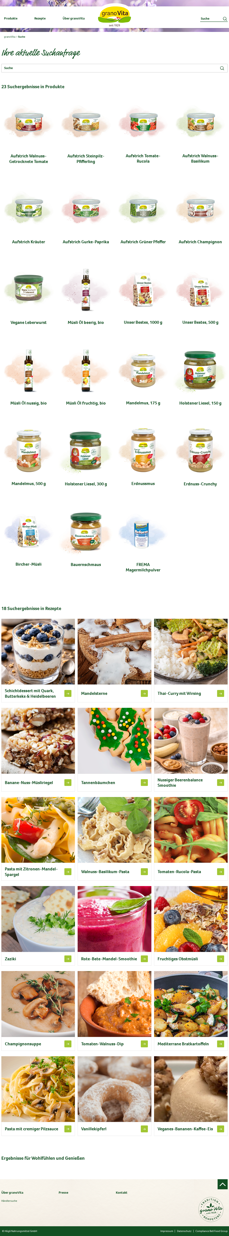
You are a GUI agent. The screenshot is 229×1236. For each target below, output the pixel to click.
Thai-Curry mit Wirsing (179, 693)
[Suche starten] (225, 19)
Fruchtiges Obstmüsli (178, 959)
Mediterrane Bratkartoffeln (183, 1044)
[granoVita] (114, 16)
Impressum (166, 1231)
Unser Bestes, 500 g (200, 322)
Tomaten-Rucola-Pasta (179, 871)
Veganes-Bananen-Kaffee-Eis (185, 1129)
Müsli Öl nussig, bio (28, 403)
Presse (63, 1192)
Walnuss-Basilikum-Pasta (105, 871)
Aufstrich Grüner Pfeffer (143, 242)
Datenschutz (184, 1231)
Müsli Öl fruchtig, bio (86, 403)
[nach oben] (223, 1184)
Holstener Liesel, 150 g (200, 403)
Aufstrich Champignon (200, 242)
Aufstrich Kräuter (28, 242)
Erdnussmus (143, 483)
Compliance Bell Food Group (211, 1231)
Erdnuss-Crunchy (200, 484)
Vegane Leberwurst (29, 322)
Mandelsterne (94, 693)
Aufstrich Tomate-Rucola (143, 158)
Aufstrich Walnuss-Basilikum (200, 158)
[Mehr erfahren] (67, 693)
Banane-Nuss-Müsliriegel (29, 782)
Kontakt (121, 1192)
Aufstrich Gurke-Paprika (86, 242)
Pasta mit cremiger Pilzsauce (31, 1129)
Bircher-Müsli (29, 564)
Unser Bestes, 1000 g (143, 322)
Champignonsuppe (23, 1044)
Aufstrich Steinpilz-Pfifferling (85, 158)
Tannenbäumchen (98, 782)
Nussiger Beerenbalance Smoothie (180, 782)
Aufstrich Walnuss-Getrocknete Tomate (28, 158)
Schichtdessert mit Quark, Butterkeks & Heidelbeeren (30, 693)
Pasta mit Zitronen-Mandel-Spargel (31, 871)
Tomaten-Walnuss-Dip (102, 1044)
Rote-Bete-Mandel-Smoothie (109, 959)
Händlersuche (9, 1201)
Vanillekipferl (93, 1129)
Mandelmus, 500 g (29, 483)
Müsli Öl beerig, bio (86, 322)
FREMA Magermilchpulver (143, 567)
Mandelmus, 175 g (143, 403)
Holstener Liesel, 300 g (86, 484)
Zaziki (10, 959)
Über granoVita (12, 1192)
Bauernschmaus (86, 564)
